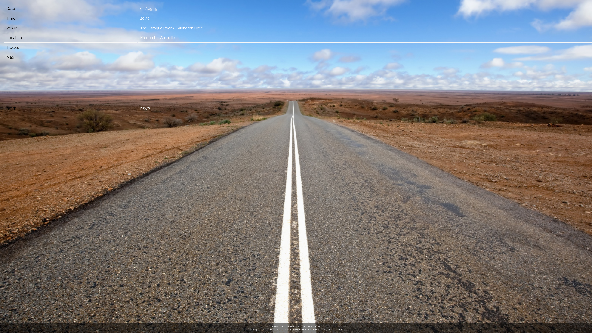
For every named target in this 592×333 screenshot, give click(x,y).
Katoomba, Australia (157, 38)
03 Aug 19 (148, 8)
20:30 (145, 18)
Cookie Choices (335, 329)
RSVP (145, 109)
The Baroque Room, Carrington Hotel (172, 28)
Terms (268, 329)
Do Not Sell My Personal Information (299, 329)
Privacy (253, 329)
